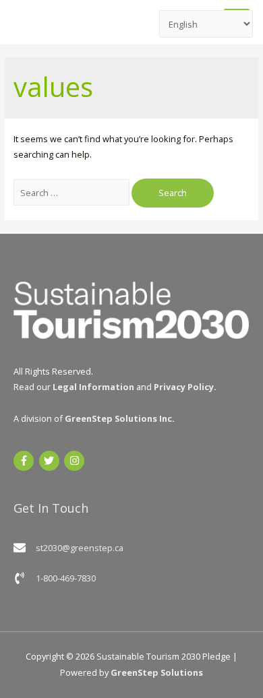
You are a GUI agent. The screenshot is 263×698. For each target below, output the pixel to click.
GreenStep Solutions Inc (118, 418)
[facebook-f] (25, 461)
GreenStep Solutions (157, 672)
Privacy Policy (184, 387)
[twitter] (51, 461)
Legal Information (93, 387)
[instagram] (76, 461)
